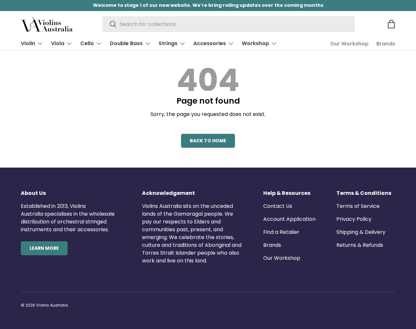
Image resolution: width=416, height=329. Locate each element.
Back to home (208, 140)
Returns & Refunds (359, 245)
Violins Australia (52, 305)
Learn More (44, 248)
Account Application (289, 219)
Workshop (255, 43)
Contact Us (277, 206)
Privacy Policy (353, 219)
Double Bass (126, 43)
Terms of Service (358, 206)
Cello (87, 43)
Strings (168, 43)
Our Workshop (349, 43)
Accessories (209, 43)
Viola (57, 43)
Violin (28, 43)
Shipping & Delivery (360, 232)
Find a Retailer (281, 232)
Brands (385, 43)
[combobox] (228, 24)
